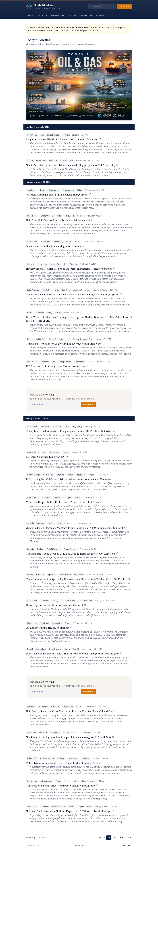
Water (69, 241)
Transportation (64, 361)
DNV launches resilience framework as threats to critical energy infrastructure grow (73, 653)
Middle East (32, 215)
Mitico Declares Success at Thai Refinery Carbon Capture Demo (62, 763)
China (29, 339)
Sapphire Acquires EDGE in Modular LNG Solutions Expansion (62, 139)
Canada (30, 523)
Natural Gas (55, 264)
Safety (67, 649)
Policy (79, 190)
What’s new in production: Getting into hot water (53, 246)
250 (129, 837)
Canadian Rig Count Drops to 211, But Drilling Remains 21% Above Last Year (70, 553)
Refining (60, 758)
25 (108, 837)
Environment (68, 190)
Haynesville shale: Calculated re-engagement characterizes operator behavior (69, 268)
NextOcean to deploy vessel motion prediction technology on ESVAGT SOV (69, 737)
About (72, 15)
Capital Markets (67, 160)
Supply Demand (70, 264)
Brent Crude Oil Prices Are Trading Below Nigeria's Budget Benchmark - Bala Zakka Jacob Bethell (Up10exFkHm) (77, 319)
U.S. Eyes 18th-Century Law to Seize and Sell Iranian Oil (58, 220)
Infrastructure (53, 135)
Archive (42, 15)
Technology (58, 241)
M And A (66, 135)
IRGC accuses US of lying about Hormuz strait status (56, 366)
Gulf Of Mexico (33, 474)
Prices (58, 312)
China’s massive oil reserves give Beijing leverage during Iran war (63, 343)
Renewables (54, 190)
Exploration (41, 160)
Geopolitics (57, 215)
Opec (69, 497)
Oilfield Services (53, 549)
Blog (31, 15)
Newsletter (58, 15)
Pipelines (57, 426)
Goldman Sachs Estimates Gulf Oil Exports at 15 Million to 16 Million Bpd (68, 811)
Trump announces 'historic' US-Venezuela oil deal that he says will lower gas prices (72, 294)
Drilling (43, 264)
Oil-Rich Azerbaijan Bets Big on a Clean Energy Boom (57, 194)
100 (121, 837)
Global (30, 160)
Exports (66, 452)
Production (45, 241)
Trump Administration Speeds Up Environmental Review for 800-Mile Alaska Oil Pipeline (76, 579)
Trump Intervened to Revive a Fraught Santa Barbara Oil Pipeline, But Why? (69, 431)
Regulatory (77, 426)
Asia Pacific (32, 190)
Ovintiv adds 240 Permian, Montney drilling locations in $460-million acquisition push (75, 528)
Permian (40, 523)
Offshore (53, 160)
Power (43, 190)
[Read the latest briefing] (79, 85)
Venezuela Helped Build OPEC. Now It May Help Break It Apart (62, 502)
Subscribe (124, 6)
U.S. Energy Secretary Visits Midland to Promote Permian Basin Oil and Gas (69, 711)
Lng (42, 135)
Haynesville (32, 264)
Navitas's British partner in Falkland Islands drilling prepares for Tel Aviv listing (71, 165)
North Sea (31, 732)
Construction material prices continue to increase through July (61, 785)
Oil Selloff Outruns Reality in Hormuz (47, 627)
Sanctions (77, 215)
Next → (126, 845)
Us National (32, 135)
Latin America (33, 290)
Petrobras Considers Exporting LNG (46, 456)
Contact (101, 15)
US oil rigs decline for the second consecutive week (55, 605)
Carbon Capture (47, 758)
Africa (29, 312)
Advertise (86, 15)
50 (115, 837)
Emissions (85, 758)
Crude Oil (45, 215)
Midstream (45, 426)
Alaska (30, 574)
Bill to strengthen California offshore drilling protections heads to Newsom (68, 479)
